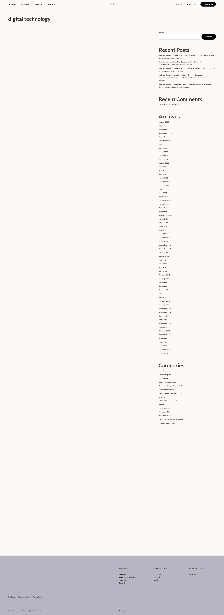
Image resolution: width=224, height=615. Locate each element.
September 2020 (165, 215)
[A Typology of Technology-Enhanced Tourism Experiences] (31, 211)
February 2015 (164, 331)
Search (161, 32)
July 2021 (162, 189)
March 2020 (163, 219)
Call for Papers (165, 375)
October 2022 (164, 159)
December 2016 (165, 308)
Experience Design (90, 199)
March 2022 (163, 178)
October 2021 (164, 185)
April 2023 (163, 148)
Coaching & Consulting (128, 577)
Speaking (122, 574)
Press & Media (164, 408)
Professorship (164, 412)
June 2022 (163, 167)
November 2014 (165, 335)
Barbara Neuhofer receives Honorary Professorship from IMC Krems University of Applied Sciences (186, 56)
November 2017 (165, 286)
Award (66, 517)
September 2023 (165, 141)
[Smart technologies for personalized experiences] (31, 161)
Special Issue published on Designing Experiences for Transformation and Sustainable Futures (180, 63)
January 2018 (164, 279)
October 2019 (164, 223)
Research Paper (70, 51)
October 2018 (164, 252)
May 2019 (162, 230)
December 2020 (165, 208)
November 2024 (165, 133)
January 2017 (164, 305)
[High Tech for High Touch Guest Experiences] (31, 426)
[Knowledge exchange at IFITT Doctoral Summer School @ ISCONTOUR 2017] (31, 375)
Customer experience (73, 199)
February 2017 (164, 301)
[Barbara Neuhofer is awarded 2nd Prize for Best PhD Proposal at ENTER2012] (31, 529)
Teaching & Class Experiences (171, 419)
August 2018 (164, 256)
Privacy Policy (124, 611)
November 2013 (165, 338)
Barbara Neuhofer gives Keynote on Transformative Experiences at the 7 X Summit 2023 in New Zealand (186, 85)
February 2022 (164, 182)
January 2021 (164, 204)
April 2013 (163, 346)
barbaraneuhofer (77, 70)
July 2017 (162, 294)
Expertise (122, 583)
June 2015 (163, 327)
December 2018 (165, 245)
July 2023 (162, 144)
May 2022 (162, 170)
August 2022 (164, 163)
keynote (162, 397)
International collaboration (170, 393)
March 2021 (163, 196)
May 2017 (162, 297)
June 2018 (163, 264)
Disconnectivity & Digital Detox (76, 101)
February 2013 (164, 349)
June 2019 (163, 226)
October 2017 (164, 290)
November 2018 (165, 249)
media (161, 404)
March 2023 (163, 152)
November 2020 (165, 211)
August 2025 (164, 122)
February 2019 (164, 238)
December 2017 (165, 282)
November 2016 (165, 312)
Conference (69, 363)
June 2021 (163, 193)
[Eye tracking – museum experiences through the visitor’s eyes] (31, 61)
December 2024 (165, 129)
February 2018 (164, 275)
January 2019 (164, 241)
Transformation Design (168, 423)
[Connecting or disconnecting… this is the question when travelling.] (31, 111)
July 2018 (162, 260)
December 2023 (165, 137)
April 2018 (163, 271)
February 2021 (164, 200)
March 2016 (163, 320)
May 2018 (162, 267)
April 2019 (163, 234)
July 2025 (162, 126)
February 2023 (164, 155)
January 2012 (164, 353)
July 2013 (162, 342)
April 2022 (163, 174)
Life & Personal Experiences (170, 401)
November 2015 (165, 323)
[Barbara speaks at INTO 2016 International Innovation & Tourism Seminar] (31, 476)
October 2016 (164, 316)
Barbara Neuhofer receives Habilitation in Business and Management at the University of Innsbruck (187, 70)
